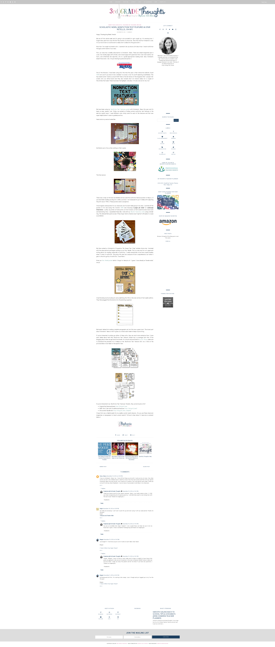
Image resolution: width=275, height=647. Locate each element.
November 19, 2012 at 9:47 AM (111, 539)
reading (173, 149)
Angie (101, 508)
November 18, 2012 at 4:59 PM (115, 476)
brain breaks (173, 133)
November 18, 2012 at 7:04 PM (130, 523)
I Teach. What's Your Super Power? (109, 548)
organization (162, 149)
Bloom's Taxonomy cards (138, 212)
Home (110, 2)
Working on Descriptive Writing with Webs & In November (131, 458)
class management (162, 138)
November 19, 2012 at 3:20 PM (130, 556)
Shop (155, 2)
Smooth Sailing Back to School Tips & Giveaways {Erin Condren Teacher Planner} (164, 615)
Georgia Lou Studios (142, 643)
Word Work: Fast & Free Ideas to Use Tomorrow (118, 457)
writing (139, 25)
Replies (103, 488)
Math (140, 2)
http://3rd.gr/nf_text (121, 406)
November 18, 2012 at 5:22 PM (130, 491)
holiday (162, 143)
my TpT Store (143, 339)
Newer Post (103, 466)
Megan (101, 539)
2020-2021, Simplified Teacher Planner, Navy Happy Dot (168, 183)
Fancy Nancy (103, 476)
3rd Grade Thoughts (122, 643)
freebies (173, 138)
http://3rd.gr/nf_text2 (131, 408)
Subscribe (117, 2)
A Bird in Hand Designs (162, 643)
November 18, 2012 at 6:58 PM (111, 508)
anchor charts (162, 133)
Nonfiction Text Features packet (120, 109)
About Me (125, 2)
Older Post (146, 466)
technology (162, 154)
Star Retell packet (107, 260)
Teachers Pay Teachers (129, 25)
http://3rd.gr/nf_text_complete (122, 410)
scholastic (118, 25)
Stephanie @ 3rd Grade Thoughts (112, 491)
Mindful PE (163, 2)
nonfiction (111, 25)
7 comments (129, 32)
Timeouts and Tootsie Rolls (106, 515)
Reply (101, 485)
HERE (98, 75)
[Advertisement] (168, 89)
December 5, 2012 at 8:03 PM (111, 575)
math (173, 143)
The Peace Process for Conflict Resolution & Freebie (104, 458)
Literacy (133, 2)
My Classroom (148, 2)
